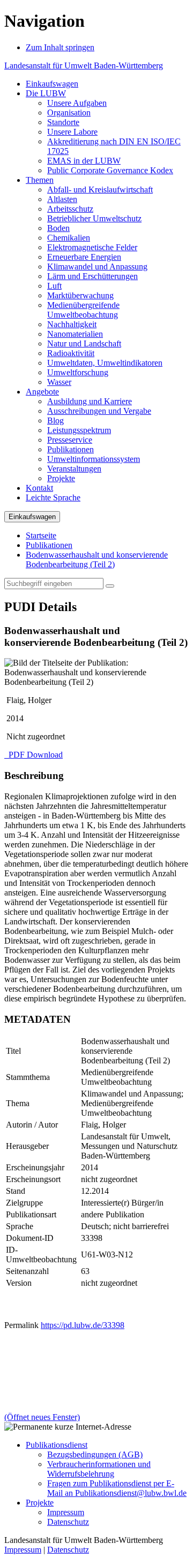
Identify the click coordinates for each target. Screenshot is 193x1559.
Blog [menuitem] (55, 420)
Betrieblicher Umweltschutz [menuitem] (94, 218)
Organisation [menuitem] (69, 112)
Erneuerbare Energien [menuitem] (84, 256)
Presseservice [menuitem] (69, 439)
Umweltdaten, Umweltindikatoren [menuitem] (104, 362)
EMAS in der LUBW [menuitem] (84, 160)
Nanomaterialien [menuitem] (75, 333)
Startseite (41, 535)
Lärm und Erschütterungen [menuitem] (92, 276)
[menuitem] (52, 83)
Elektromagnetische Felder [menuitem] (92, 247)
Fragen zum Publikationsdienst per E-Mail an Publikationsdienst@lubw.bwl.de (117, 1488)
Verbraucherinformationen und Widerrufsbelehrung (99, 1469)
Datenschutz (68, 1521)
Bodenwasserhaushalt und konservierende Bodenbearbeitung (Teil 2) (97, 559)
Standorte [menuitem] (63, 122)
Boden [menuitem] (58, 228)
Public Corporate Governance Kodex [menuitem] (110, 170)
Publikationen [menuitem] (70, 449)
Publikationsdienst (56, 1444)
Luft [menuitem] (54, 285)
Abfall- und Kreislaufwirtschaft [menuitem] (100, 189)
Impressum (65, 1512)
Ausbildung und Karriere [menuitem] (89, 401)
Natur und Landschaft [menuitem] (84, 343)
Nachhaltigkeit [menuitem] (71, 324)
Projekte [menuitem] (61, 478)
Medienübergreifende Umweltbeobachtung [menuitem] (83, 309)
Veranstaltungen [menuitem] (74, 468)
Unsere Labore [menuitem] (72, 131)
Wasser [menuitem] (59, 382)
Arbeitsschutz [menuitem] (70, 208)
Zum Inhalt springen (60, 47)
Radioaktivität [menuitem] (70, 353)
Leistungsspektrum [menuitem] (79, 430)
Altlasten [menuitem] (62, 199)
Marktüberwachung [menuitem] (80, 295)
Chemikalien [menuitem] (68, 237)
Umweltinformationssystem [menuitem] (93, 459)
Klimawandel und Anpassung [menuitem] (97, 266)
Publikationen (49, 545)
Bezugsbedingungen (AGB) (95, 1454)
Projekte (40, 1502)
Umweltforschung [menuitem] (77, 372)
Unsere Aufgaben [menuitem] (77, 102)
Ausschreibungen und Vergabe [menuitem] (99, 410)
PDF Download (34, 754)
